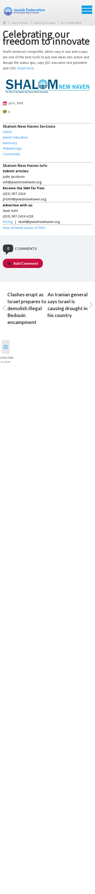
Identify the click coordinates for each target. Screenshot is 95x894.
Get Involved (20, 22)
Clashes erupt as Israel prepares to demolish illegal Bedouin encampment (26, 308)
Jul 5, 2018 (15, 103)
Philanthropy (12, 148)
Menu (87, 10)
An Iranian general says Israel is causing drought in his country (68, 304)
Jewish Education (15, 137)
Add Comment (25, 263)
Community (11, 154)
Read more (25, 68)
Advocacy (10, 143)
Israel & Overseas (44, 22)
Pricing (8, 222)
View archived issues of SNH (24, 228)
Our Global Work (71, 22)
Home (4, 22)
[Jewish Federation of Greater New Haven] (25, 11)
